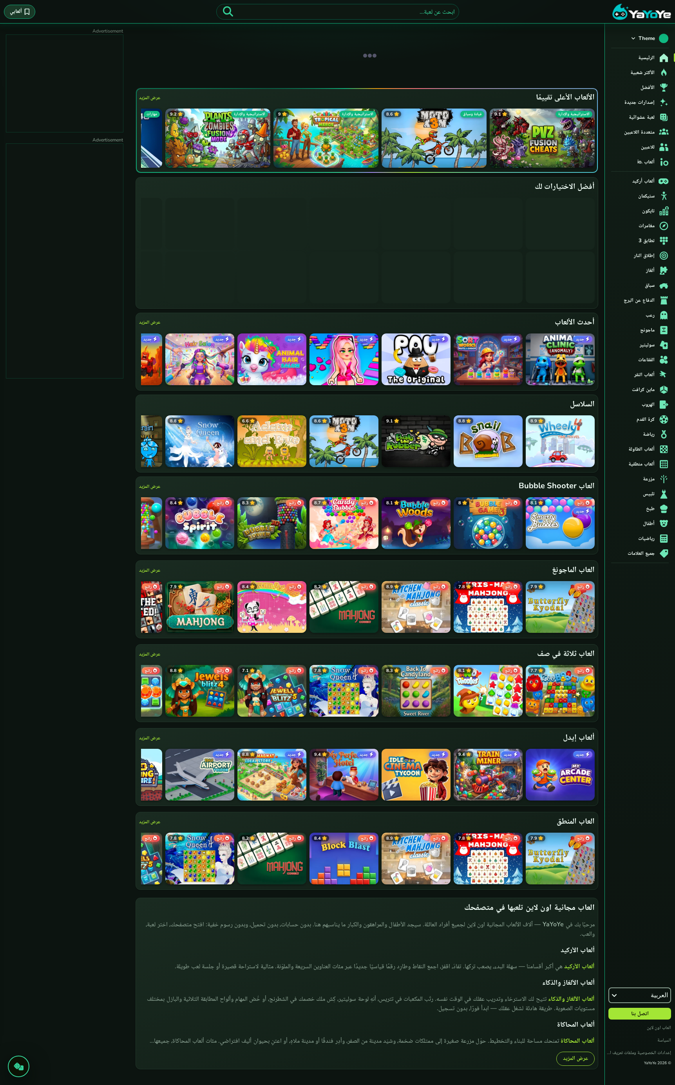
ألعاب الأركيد (579, 966)
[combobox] (337, 12)
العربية (659, 995)
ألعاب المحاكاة (578, 1040)
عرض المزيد (149, 97)
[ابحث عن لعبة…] (228, 12)
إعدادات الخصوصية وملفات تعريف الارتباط (638, 1052)
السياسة (664, 1040)
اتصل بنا (640, 1013)
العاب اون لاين (659, 1027)
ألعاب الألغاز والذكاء (571, 998)
